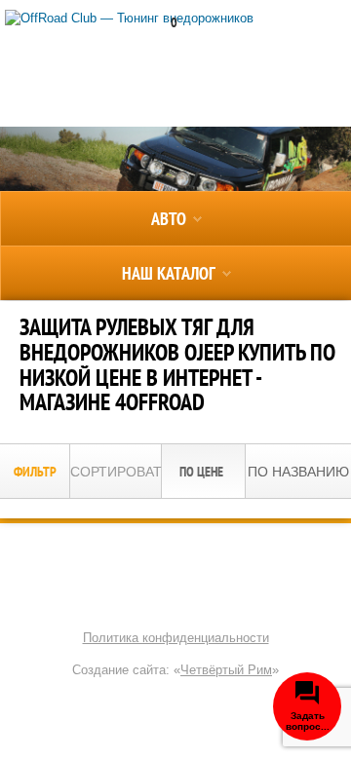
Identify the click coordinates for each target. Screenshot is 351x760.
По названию (298, 471)
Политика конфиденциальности (176, 637)
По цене (202, 471)
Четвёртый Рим (226, 670)
